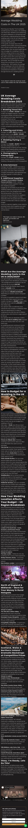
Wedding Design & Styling (8, 147)
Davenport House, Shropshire (10, 617)
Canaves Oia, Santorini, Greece (10, 740)
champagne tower (14, 471)
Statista (14, 286)
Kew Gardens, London (7, 563)
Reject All (14, 821)
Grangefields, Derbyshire (8, 622)
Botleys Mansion (6, 557)
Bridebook (16, 280)
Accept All (13, 824)
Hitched (24, 280)
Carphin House (5, 678)
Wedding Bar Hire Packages (16, 138)
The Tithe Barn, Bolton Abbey (10, 611)
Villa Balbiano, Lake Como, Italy (10, 747)
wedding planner (19, 71)
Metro (11, 299)
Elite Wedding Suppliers (8, 185)
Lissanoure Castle (6, 691)
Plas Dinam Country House (9, 685)
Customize (13, 819)
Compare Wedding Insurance (9, 290)
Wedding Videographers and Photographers (14, 161)
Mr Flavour (6, 765)
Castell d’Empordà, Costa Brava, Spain (12, 753)
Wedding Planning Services (9, 121)
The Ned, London (6, 554)
